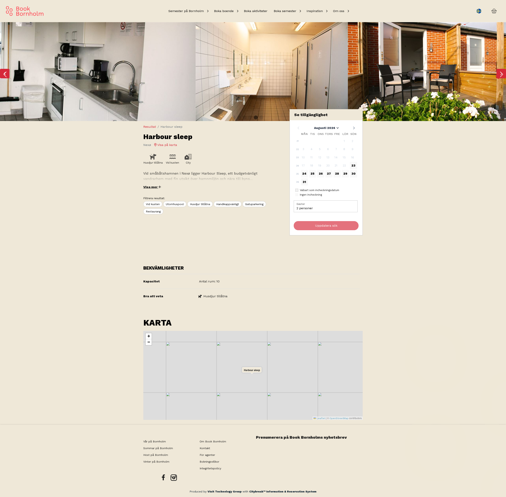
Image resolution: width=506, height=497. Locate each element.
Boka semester (285, 11)
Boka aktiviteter (255, 11)
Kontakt (205, 448)
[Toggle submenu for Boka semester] (300, 11)
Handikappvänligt (227, 204)
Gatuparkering (254, 204)
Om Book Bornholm (213, 441)
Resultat (149, 127)
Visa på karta (167, 145)
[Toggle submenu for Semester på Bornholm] (208, 11)
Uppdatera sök (326, 225)
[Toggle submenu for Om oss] (348, 11)
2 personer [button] (304, 208)
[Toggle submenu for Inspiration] (327, 11)
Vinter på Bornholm (156, 461)
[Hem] (24, 11)
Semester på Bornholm (186, 11)
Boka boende (224, 11)
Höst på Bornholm (155, 454)
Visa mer (150, 187)
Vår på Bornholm (154, 441)
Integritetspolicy (210, 468)
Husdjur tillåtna (200, 204)
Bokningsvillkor (210, 461)
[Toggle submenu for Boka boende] (237, 11)
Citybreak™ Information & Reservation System (282, 491)
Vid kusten (153, 204)
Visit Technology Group (225, 491)
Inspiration (315, 11)
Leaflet (320, 418)
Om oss (338, 11)
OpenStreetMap (338, 418)
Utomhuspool (175, 204)
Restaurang (153, 211)
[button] (4, 73)
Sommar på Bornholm (158, 448)
